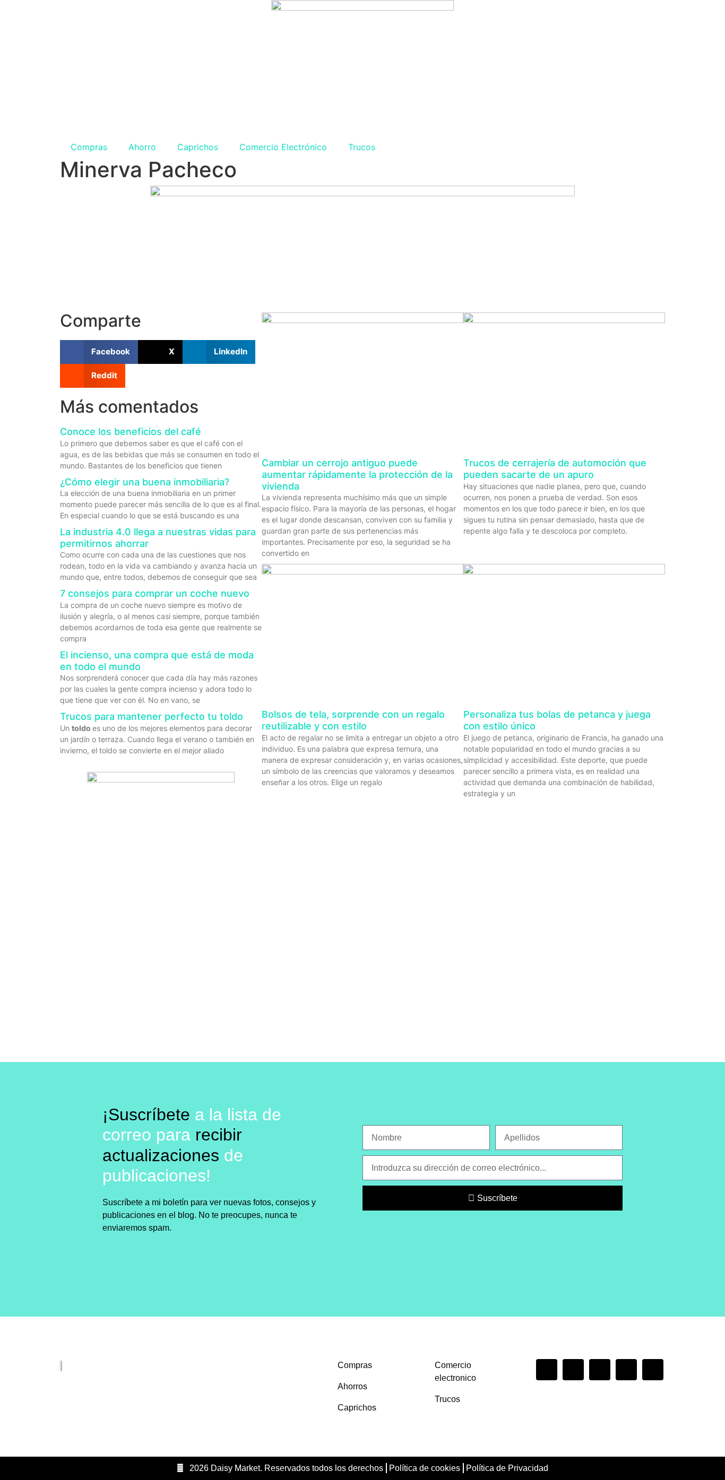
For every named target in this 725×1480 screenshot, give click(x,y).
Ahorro (142, 147)
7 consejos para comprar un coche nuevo (154, 593)
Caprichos (197, 147)
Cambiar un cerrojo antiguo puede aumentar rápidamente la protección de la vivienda (357, 474)
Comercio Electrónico (283, 147)
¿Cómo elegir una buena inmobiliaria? (144, 481)
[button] (99, 352)
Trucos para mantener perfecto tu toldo (151, 716)
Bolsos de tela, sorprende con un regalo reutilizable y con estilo (353, 720)
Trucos (361, 147)
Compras (89, 147)
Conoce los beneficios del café (130, 431)
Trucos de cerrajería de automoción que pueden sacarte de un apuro (554, 468)
